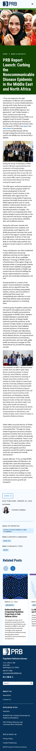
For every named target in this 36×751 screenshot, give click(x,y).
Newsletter (7, 695)
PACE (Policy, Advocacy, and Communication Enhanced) (13, 723)
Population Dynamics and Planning (15, 531)
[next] (12, 568)
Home (5, 54)
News (5, 550)
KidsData (6, 711)
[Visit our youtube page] (10, 677)
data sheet (7, 128)
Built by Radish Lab (10, 734)
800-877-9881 (8, 671)
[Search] (31, 683)
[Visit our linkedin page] (8, 677)
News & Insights (18, 54)
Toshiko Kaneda (18, 510)
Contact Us (7, 699)
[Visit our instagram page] (6, 677)
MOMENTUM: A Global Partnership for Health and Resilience (16, 716)
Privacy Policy (8, 738)
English (6, 541)
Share (6, 496)
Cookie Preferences (10, 743)
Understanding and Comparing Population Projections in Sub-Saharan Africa (14, 613)
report (25, 126)
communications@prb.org (12, 673)
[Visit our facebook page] (4, 677)
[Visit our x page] (12, 677)
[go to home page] (10, 6)
